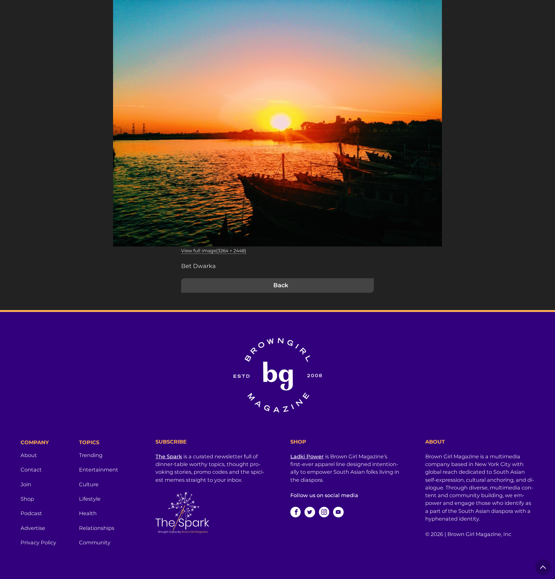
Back (280, 285)
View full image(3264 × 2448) (213, 251)
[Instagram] (324, 512)
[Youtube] (338, 512)
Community (94, 542)
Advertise (33, 528)
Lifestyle (90, 499)
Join (26, 484)
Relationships (96, 528)
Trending (90, 455)
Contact (31, 469)
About (29, 455)
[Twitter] (309, 512)
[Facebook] (295, 512)
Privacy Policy (38, 542)
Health (88, 513)
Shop (27, 499)
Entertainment (98, 469)
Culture (89, 484)
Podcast (31, 513)
